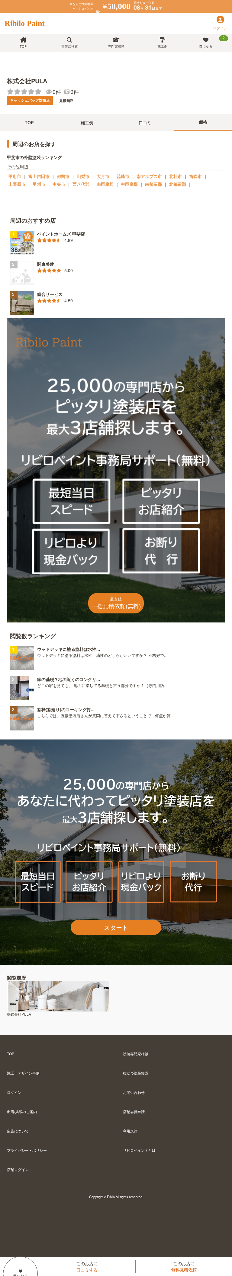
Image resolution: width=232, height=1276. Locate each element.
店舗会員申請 (134, 1111)
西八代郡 (80, 184)
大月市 (103, 176)
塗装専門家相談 (135, 1053)
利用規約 (130, 1130)
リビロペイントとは (139, 1150)
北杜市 (175, 176)
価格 (203, 122)
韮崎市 (123, 176)
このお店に (87, 1266)
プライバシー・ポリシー (27, 1150)
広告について (18, 1130)
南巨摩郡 (105, 184)
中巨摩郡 (129, 184)
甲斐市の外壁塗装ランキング (34, 157)
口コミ (145, 122)
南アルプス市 (149, 176)
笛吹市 (195, 176)
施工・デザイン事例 (23, 1072)
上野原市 (16, 184)
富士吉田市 (39, 176)
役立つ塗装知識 (135, 1072)
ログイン (14, 1092)
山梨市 (83, 176)
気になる (211, 42)
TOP (23, 46)
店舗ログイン (18, 1169)
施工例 (162, 46)
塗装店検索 (69, 46)
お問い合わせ (134, 1092)
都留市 (63, 176)
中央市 (59, 184)
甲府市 (14, 176)
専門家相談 (116, 46)
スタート (116, 927)
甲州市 (39, 184)
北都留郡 (177, 184)
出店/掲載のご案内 (22, 1111)
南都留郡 (153, 184)
